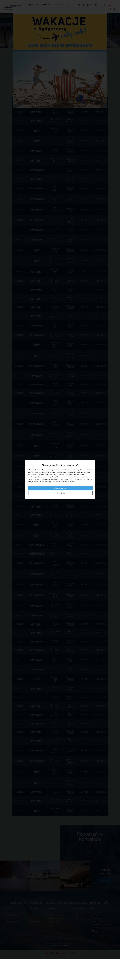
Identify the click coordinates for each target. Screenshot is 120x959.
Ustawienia (60, 493)
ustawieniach (70, 482)
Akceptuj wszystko (61, 488)
